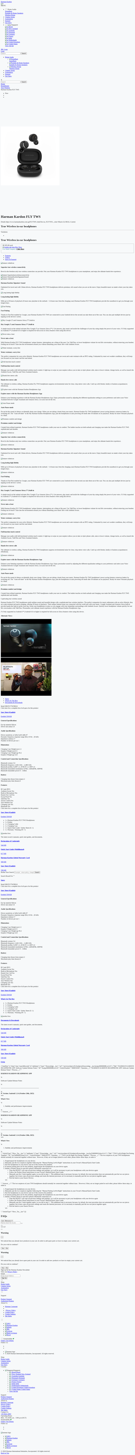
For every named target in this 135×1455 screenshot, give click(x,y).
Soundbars (8, 11)
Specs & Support (10, 259)
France (10, 36)
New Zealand (13, 29)
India (10, 38)
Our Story (8, 23)
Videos (7, 257)
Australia (11, 30)
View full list (9, 46)
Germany (11, 34)
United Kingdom (14, 42)
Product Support (6, 1299)
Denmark (11, 32)
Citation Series (10, 17)
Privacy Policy (11, 1310)
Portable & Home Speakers (14, 13)
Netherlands (12, 40)
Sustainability (8, 1339)
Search (37, 872)
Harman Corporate (11, 1306)
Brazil (10, 27)
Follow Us (4, 1342)
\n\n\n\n (17, 1102)
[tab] (67, 880)
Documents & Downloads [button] (10, 1020)
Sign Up (4, 1278)
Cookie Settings (10, 1314)
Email (3, 1274)
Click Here (20, 249)
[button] (5, 1453)
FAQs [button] (3, 1062)
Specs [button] (3, 880)
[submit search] (21, 1223)
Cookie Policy (10, 1312)
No (7, 1248)
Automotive (9, 19)
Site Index (8, 1316)
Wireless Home (10, 15)
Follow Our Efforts (7, 1341)
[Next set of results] (2, 1229)
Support (7, 21)
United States (13, 44)
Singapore (14, 25)
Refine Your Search (7, 872)
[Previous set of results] (2, 1225)
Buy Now (18, 247)
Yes (3, 1248)
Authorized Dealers (7, 1301)
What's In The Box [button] (7, 999)
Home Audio (12, 9)
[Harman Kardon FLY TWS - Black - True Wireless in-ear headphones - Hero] (30, 185)
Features (8, 256)
